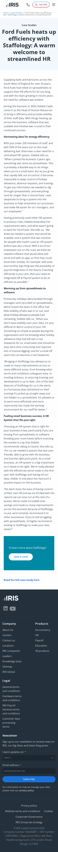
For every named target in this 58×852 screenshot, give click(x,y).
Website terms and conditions (22, 811)
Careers (7, 635)
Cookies (48, 811)
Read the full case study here (21, 580)
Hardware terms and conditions (12, 698)
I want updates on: (14, 752)
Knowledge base (11, 661)
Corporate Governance (29, 816)
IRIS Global (8, 672)
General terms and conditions (11, 689)
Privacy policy (29, 805)
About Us (7, 630)
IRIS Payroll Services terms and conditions (11, 709)
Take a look (21, 556)
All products (42, 651)
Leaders (7, 656)
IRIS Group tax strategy (29, 822)
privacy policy (26, 790)
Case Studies (16, 12)
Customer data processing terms (11, 722)
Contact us (8, 640)
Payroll (39, 640)
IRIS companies (11, 651)
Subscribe (29, 779)
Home (6, 12)
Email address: (11, 765)
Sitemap (7, 666)
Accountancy (42, 630)
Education (41, 645)
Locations (8, 645)
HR (37, 635)
